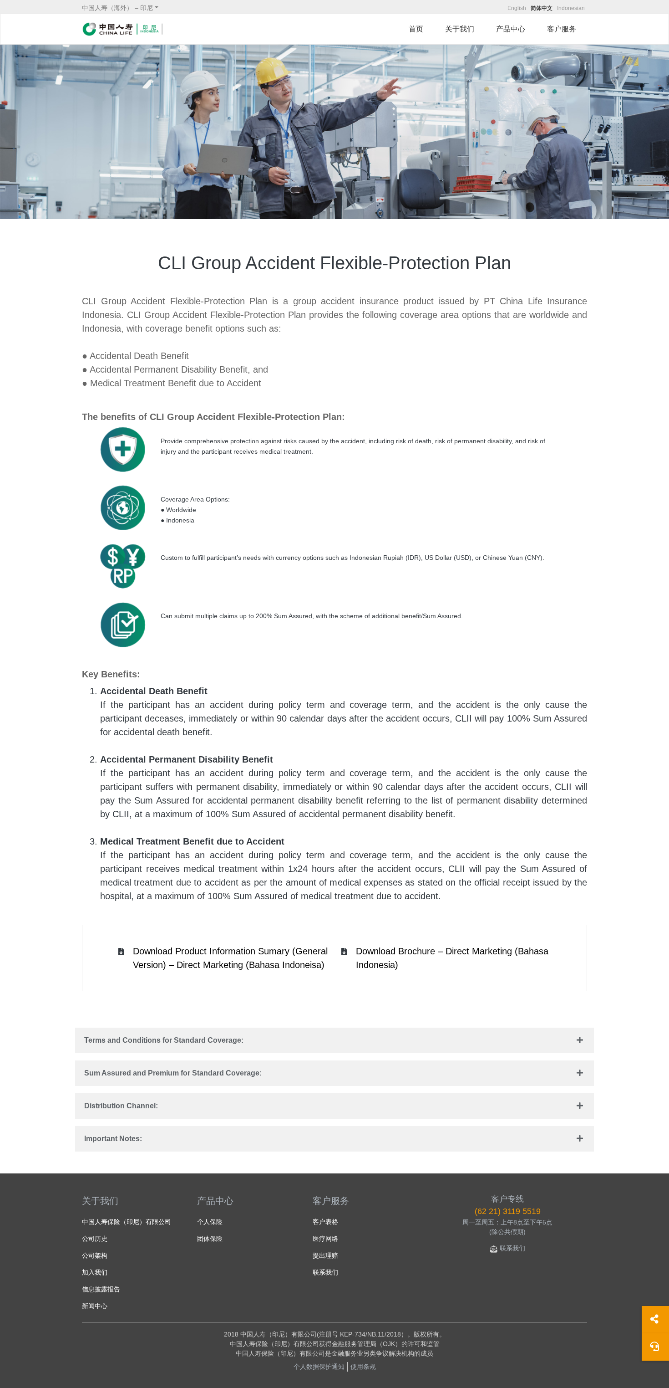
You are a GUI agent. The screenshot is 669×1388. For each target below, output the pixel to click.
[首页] (123, 29)
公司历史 (94, 1238)
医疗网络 (325, 1238)
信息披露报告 (101, 1289)
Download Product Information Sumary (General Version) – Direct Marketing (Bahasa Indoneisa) (230, 958)
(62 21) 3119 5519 (508, 1211)
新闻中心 (94, 1306)
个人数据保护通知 (319, 1366)
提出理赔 (325, 1255)
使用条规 (363, 1366)
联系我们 (325, 1272)
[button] (334, 1040)
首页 (416, 29)
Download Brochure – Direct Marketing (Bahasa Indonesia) (452, 958)
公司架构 (94, 1255)
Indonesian (571, 8)
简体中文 (541, 8)
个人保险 (210, 1221)
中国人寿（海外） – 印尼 (117, 7)
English (516, 8)
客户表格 (325, 1221)
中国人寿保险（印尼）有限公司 (126, 1221)
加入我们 (94, 1272)
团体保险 (210, 1238)
